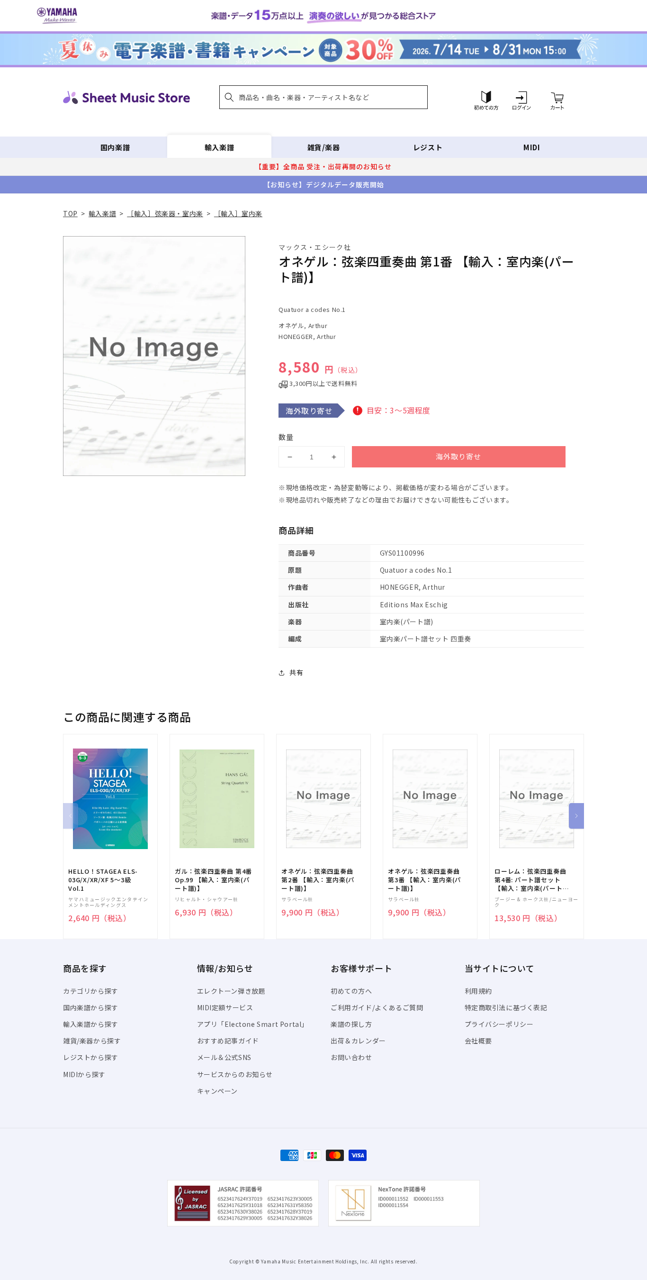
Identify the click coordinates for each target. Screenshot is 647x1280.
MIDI (531, 147)
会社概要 (478, 1040)
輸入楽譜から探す (90, 1024)
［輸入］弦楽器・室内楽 (165, 213)
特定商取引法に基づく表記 (506, 1007)
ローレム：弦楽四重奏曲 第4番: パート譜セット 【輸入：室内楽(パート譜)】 (530, 880)
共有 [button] (296, 672)
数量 (286, 437)
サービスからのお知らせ (235, 1074)
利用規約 (478, 991)
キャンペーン (217, 1091)
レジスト (427, 147)
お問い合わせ (351, 1057)
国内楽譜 (115, 147)
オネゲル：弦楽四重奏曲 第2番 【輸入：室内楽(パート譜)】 (318, 880)
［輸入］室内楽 (238, 213)
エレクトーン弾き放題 (231, 991)
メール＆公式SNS (224, 1057)
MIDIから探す (84, 1074)
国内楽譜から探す (90, 1007)
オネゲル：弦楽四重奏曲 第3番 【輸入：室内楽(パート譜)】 (424, 880)
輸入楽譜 (219, 147)
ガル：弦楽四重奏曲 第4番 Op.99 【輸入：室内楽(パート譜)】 (213, 880)
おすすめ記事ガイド (228, 1040)
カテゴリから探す (90, 991)
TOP (70, 213)
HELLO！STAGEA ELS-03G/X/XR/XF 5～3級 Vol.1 (103, 880)
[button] (323, 97)
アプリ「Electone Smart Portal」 (253, 1024)
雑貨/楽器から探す (92, 1040)
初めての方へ (351, 991)
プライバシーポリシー (499, 1024)
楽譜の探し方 (351, 1024)
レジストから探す (90, 1057)
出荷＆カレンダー (358, 1040)
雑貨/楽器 (323, 147)
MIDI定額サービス (225, 1007)
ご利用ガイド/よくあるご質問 (377, 1007)
